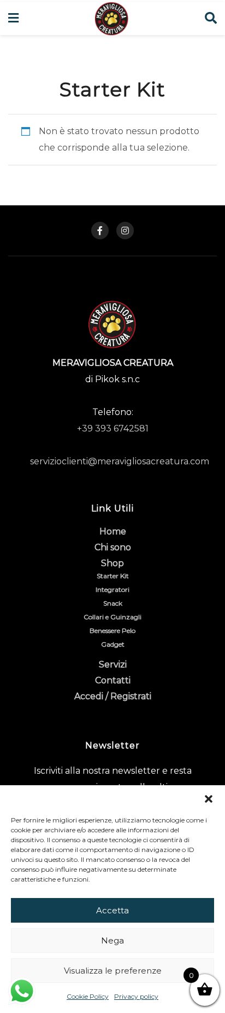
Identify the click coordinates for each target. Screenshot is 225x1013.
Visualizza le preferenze (113, 970)
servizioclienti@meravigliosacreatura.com (119, 461)
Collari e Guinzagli (112, 617)
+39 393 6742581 (113, 428)
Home (112, 531)
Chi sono (112, 547)
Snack (112, 603)
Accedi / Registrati (112, 696)
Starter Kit (113, 576)
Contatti (113, 680)
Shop (112, 563)
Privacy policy (136, 996)
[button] (208, 798)
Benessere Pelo (112, 630)
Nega (112, 940)
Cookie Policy (88, 996)
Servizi (113, 664)
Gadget (113, 644)
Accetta (112, 910)
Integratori (112, 589)
